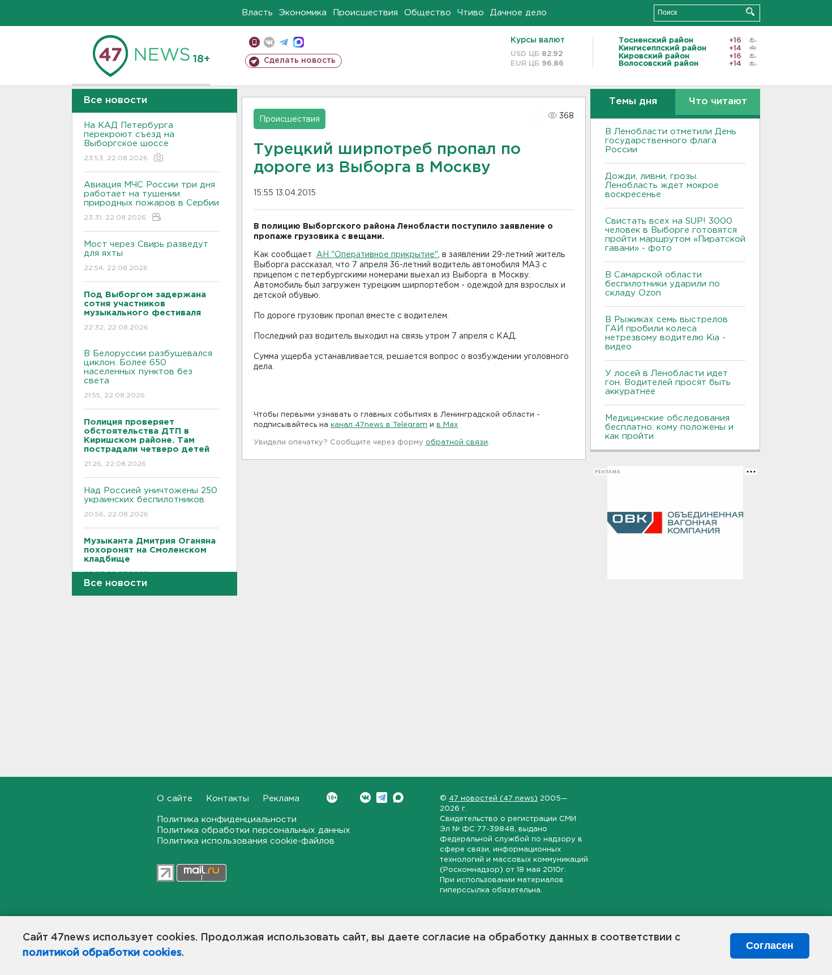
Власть (257, 12)
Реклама (281, 798)
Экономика (303, 12)
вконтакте (269, 42)
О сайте (174, 798)
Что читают (718, 101)
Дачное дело (518, 12)
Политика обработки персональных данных (253, 830)
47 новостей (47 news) (493, 799)
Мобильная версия (254, 42)
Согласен (770, 945)
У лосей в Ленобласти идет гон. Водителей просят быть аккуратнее (668, 382)
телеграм (283, 42)
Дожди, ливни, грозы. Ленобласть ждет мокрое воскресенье (662, 185)
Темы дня (633, 101)
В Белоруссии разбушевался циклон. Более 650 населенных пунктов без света (148, 374)
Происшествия (365, 12)
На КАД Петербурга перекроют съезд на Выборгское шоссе (129, 141)
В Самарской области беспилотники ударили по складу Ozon (662, 284)
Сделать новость (300, 60)
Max (398, 797)
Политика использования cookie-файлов (245, 841)
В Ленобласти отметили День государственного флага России (670, 140)
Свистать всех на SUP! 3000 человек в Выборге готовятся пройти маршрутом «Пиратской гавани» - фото (675, 234)
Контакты (227, 798)
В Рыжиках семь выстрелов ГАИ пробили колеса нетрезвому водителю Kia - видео (666, 333)
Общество (427, 12)
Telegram (381, 797)
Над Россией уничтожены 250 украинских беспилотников (150, 502)
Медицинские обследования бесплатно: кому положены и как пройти (669, 427)
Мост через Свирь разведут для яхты (146, 256)
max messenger (298, 42)
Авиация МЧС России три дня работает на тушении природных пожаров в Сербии (151, 201)
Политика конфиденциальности (227, 819)
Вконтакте (365, 797)
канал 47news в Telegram (379, 425)
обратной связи (457, 442)
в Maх (447, 425)
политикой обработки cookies (102, 952)
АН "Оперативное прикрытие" (377, 254)
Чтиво (470, 12)
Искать (750, 11)
